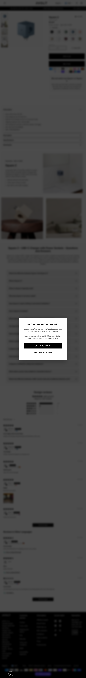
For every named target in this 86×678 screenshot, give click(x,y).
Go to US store (43, 346)
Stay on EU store (43, 352)
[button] (10, 673)
